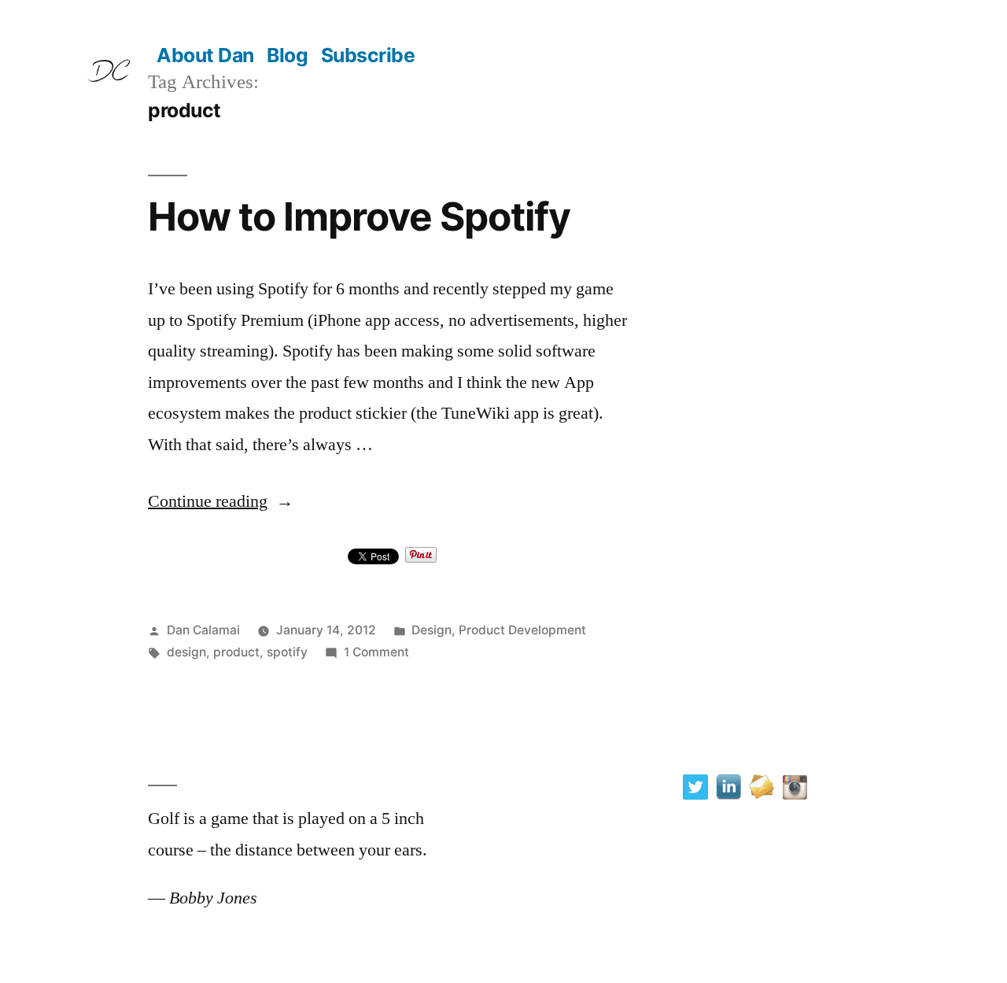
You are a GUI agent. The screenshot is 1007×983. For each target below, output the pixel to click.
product (236, 652)
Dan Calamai (203, 630)
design (186, 652)
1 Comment (376, 652)
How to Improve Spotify (359, 216)
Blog (287, 55)
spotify (287, 652)
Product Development (522, 630)
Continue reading (220, 501)
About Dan (205, 55)
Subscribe (368, 55)
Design (431, 630)
